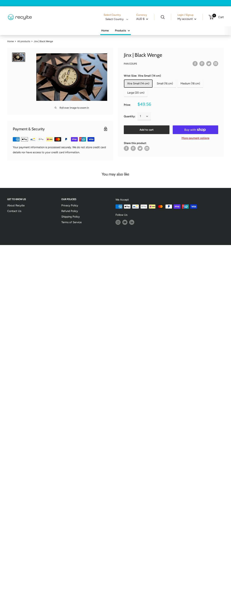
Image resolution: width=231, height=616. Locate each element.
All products (23, 41)
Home (105, 30)
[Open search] (163, 17)
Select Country (114, 19)
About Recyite (16, 205)
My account (185, 19)
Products (120, 30)
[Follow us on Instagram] (118, 222)
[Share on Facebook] (195, 63)
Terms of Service (71, 222)
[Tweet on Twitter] (208, 63)
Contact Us (14, 211)
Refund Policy (69, 211)
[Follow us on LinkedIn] (131, 222)
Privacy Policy (69, 205)
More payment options (195, 138)
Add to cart (147, 129)
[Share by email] (215, 63)
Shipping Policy (70, 216)
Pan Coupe (130, 63)
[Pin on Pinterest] (201, 63)
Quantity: (129, 116)
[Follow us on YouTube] (124, 222)
